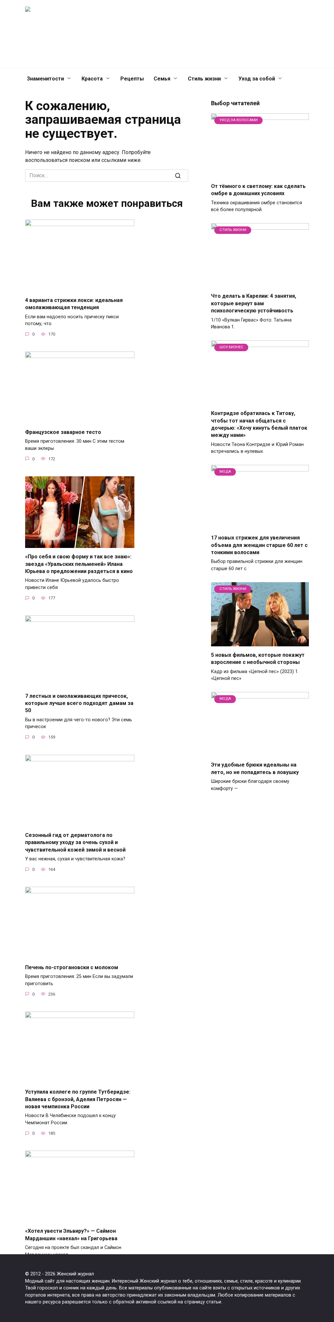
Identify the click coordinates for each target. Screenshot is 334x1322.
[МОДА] (260, 525)
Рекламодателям (232, 34)
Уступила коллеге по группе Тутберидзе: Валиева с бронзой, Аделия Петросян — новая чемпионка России (77, 1099)
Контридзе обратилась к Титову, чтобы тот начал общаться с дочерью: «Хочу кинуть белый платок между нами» (259, 424)
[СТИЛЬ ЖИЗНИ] (260, 283)
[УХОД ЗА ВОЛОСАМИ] (260, 173)
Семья (162, 79)
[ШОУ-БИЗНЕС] (260, 400)
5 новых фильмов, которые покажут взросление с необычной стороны (258, 658)
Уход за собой (256, 79)
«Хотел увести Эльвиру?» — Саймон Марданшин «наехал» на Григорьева (71, 1234)
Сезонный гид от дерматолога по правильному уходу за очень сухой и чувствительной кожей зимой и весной (75, 842)
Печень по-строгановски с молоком (71, 967)
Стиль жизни (204, 79)
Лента (197, 34)
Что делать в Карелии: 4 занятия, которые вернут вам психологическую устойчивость (253, 303)
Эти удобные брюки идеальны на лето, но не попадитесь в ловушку (255, 768)
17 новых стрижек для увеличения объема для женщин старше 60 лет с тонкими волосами (259, 545)
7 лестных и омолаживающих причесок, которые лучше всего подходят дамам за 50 (79, 703)
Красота (92, 79)
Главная (141, 34)
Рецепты (132, 79)
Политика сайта (278, 34)
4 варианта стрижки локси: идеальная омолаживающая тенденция (74, 303)
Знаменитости (45, 79)
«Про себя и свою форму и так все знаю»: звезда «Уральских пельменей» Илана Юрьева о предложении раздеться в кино (79, 563)
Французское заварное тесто (63, 432)
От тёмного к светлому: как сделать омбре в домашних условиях (258, 189)
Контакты (170, 34)
